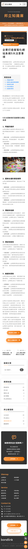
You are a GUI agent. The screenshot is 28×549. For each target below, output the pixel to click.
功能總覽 (3, 498)
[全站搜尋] (20, 4)
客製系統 (3, 495)
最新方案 (3, 490)
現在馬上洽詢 (13, 332)
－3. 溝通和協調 (9, 84)
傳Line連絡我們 (13, 340)
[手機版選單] (24, 4)
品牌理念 (3, 477)
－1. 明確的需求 (9, 80)
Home (4, 23)
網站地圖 (3, 482)
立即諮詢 (13, 459)
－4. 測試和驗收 (9, 86)
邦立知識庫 (11, 23)
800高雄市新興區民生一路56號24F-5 (14, 516)
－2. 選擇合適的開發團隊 (11, 82)
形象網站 (16, 490)
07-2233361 (7, 509)
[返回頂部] (25, 546)
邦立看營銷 (8, 410)
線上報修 (16, 498)
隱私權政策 (5, 546)
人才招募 (16, 480)
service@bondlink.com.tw (12, 514)
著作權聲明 (23, 544)
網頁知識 (7, 382)
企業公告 (3, 480)
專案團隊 (16, 477)
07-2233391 (7, 506)
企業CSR (16, 495)
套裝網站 (16, 493)
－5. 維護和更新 (9, 88)
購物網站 (3, 493)
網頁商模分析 (19, 23)
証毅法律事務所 (20, 546)
